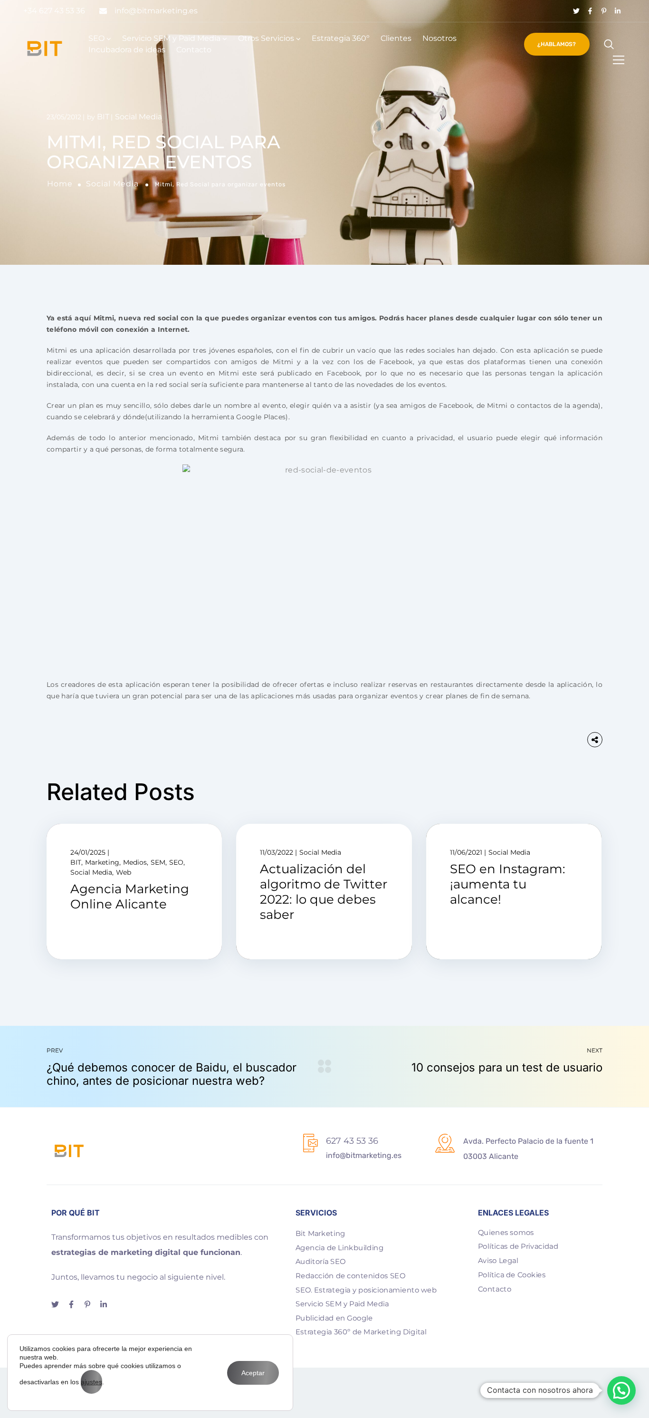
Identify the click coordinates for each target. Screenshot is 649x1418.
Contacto (193, 49)
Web (123, 872)
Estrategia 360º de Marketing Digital (361, 1332)
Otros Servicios (266, 38)
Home (60, 183)
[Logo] (44, 48)
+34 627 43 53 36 (54, 10)
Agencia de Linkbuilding (339, 1247)
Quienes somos (506, 1232)
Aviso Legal (498, 1260)
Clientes (396, 38)
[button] (621, 1390)
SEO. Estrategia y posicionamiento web (366, 1289)
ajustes (91, 1382)
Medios (135, 862)
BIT (103, 116)
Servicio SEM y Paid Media (171, 38)
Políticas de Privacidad (518, 1246)
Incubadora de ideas (126, 49)
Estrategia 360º (341, 38)
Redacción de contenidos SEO (350, 1275)
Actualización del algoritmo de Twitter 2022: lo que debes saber (323, 892)
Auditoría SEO (320, 1261)
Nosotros (439, 38)
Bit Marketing (320, 1233)
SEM (158, 862)
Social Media (112, 183)
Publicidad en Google (334, 1317)
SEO (96, 38)
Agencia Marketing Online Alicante (129, 896)
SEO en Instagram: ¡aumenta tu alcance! (507, 884)
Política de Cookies (512, 1274)
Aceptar (253, 1373)
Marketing (102, 862)
